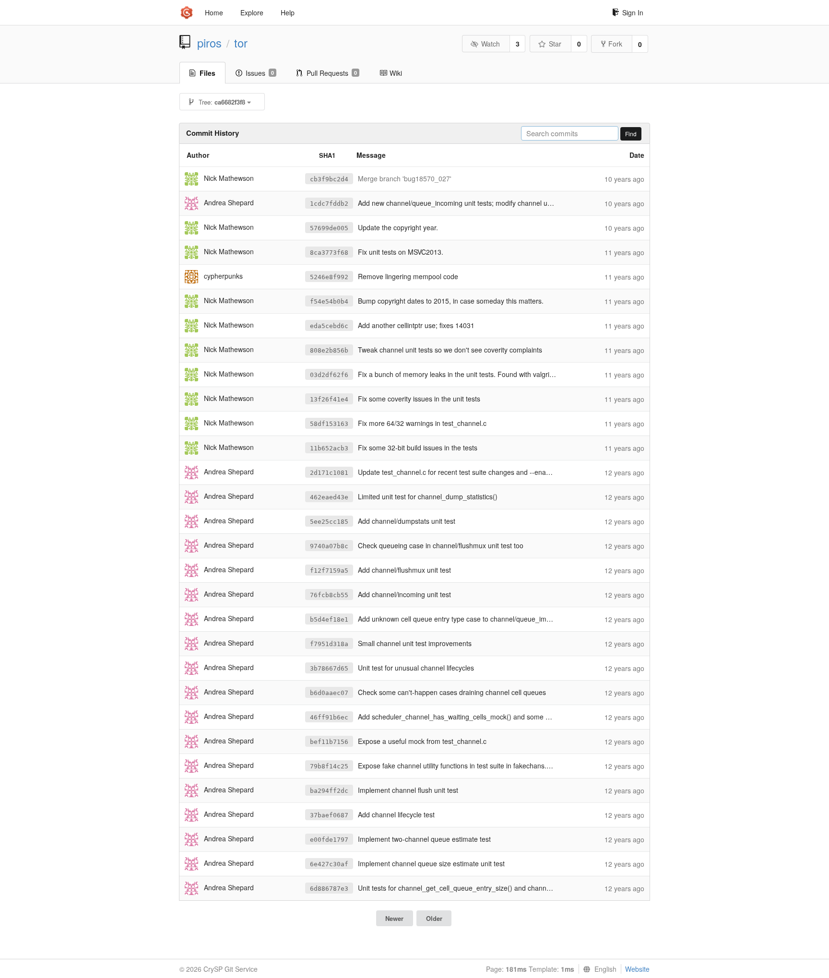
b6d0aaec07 (329, 692)
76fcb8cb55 (329, 595)
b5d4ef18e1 (329, 619)
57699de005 (329, 228)
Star (555, 43)
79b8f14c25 (329, 766)
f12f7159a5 (329, 570)
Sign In (632, 12)
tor (241, 43)
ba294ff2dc (329, 790)
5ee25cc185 (329, 521)
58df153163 (329, 423)
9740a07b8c (329, 546)
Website (637, 969)
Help (288, 12)
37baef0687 (329, 815)
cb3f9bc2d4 (329, 179)
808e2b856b (329, 350)
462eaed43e (329, 497)
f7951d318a (329, 644)
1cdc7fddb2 (329, 203)
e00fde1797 (329, 839)
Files (207, 73)
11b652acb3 (329, 448)
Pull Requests (332, 73)
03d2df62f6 (329, 374)
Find (631, 134)
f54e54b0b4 (329, 301)
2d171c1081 (329, 472)
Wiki (396, 73)
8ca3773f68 (329, 252)
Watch (490, 43)
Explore (251, 12)
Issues (260, 73)
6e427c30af (329, 864)
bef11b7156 (329, 741)
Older (434, 918)
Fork (615, 43)
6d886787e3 (329, 888)
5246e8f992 (329, 277)
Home (214, 12)
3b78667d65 (329, 668)
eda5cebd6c (329, 326)
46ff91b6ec (329, 717)
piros (209, 43)
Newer (394, 918)
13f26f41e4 (329, 399)
